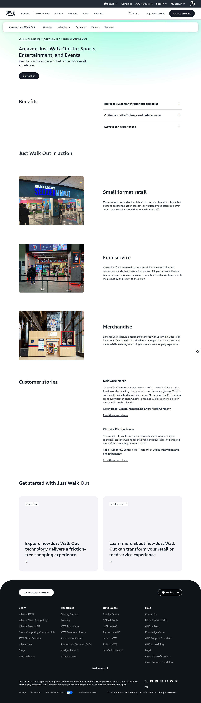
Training (65, 620)
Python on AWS (111, 632)
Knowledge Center (155, 632)
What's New (25, 644)
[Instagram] (161, 681)
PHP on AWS (110, 644)
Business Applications (29, 38)
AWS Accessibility (154, 644)
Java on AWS (110, 638)
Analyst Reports (70, 650)
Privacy (22, 692)
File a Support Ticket (156, 620)
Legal (148, 650)
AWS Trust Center (70, 626)
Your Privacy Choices (56, 692)
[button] (43, 13)
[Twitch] (166, 681)
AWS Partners (68, 656)
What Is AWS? (26, 614)
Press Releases (27, 656)
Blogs (22, 650)
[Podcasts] (176, 681)
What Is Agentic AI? (29, 626)
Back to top (98, 668)
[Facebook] (151, 681)
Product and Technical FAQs (76, 644)
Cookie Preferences (87, 692)
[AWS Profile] (192, 3)
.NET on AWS (110, 626)
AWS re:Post (152, 626)
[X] (146, 681)
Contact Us (151, 614)
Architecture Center (71, 638)
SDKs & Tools (110, 620)
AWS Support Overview (158, 638)
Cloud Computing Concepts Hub (36, 632)
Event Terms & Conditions (159, 662)
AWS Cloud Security (30, 638)
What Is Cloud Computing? (34, 620)
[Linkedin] (156, 681)
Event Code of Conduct (158, 656)
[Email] (146, 687)
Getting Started (69, 614)
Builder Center (111, 614)
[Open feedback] (197, 351)
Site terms (36, 692)
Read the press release (115, 415)
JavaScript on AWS (113, 650)
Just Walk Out (51, 38)
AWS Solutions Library (73, 632)
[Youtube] (171, 681)
